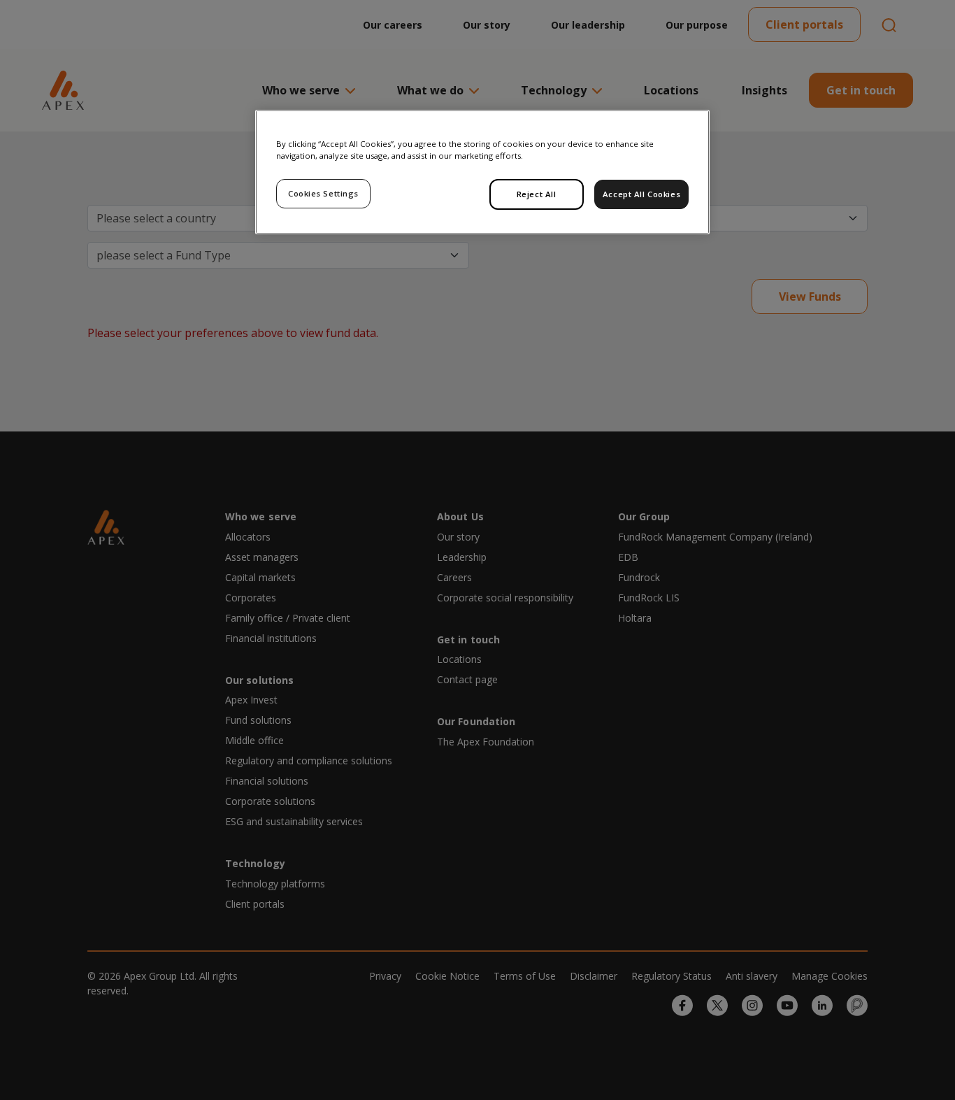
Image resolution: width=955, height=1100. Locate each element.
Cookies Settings (323, 193)
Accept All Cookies (641, 194)
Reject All (537, 194)
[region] (482, 172)
